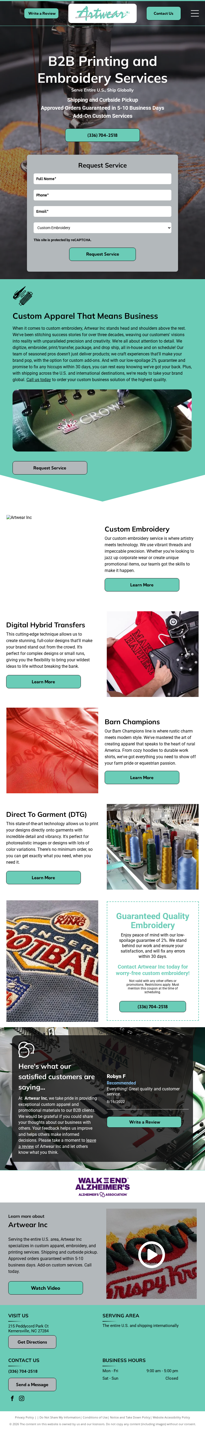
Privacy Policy (24, 1417)
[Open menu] (195, 13)
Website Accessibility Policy (171, 1417)
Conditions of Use (95, 1417)
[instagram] (22, 1399)
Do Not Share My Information (60, 1417)
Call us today (38, 379)
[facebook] (12, 1399)
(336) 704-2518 (23, 1371)
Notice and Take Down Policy (130, 1417)
